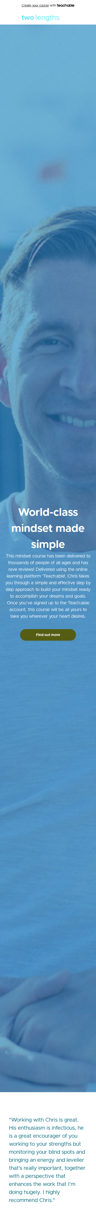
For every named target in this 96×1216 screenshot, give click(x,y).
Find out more (48, 635)
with (39, 5)
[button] (89, 18)
